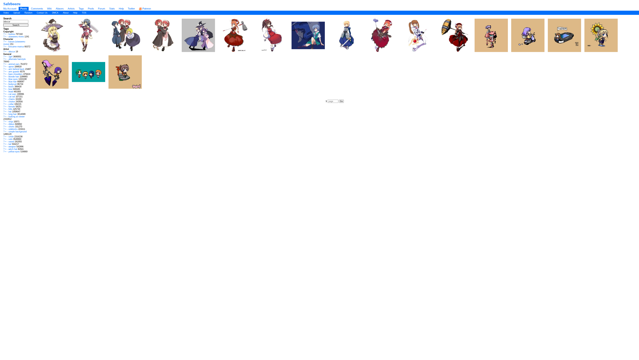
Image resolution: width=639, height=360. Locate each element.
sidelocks (13, 129)
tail (10, 144)
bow (10, 89)
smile (11, 136)
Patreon (146, 8)
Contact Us (42, 13)
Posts (23, 8)
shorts (11, 126)
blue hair (12, 81)
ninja (11, 121)
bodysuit (12, 84)
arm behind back (16, 69)
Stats (112, 8)
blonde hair (14, 76)
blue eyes (13, 79)
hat (10, 111)
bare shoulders (15, 74)
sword (11, 141)
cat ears (12, 94)
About (66, 13)
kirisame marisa (16, 46)
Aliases (60, 8)
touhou (12, 34)
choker (12, 101)
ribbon (11, 124)
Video (6, 13)
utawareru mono (16, 36)
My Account (9, 8)
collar (11, 104)
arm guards (14, 71)
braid (11, 91)
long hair (12, 114)
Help (121, 8)
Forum (101, 8)
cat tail (12, 96)
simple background (17, 131)
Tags (81, 8)
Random (28, 13)
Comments (37, 8)
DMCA (55, 13)
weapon (12, 146)
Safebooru (11, 4)
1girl (10, 56)
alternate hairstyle (17, 59)
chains (11, 99)
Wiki (49, 8)
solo (10, 139)
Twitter (131, 8)
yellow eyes (14, 151)
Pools (91, 8)
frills (10, 109)
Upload (16, 13)
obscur (12, 51)
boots (11, 86)
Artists (71, 8)
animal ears (14, 64)
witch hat (13, 149)
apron (11, 66)
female (12, 106)
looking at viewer (16, 116)
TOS (84, 13)
